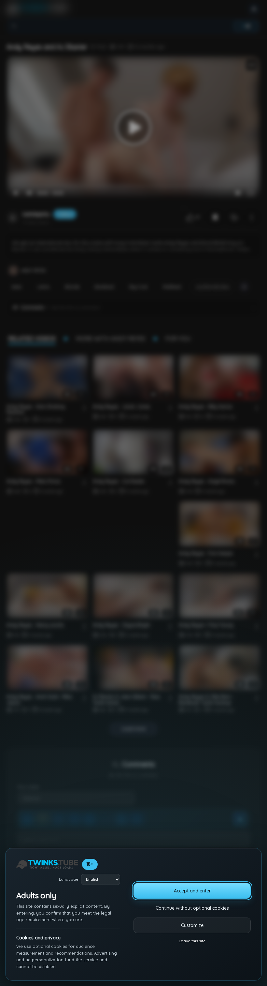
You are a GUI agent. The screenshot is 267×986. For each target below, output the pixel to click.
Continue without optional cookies (192, 908)
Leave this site (192, 940)
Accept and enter (192, 891)
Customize (192, 925)
